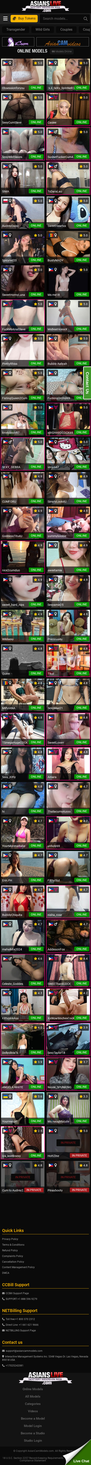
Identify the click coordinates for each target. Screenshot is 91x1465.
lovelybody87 (10, 432)
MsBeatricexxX (57, 329)
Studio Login (33, 1441)
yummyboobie (57, 536)
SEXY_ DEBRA (11, 467)
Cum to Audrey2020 (14, 1190)
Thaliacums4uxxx (59, 811)
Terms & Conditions (13, 1244)
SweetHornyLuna (13, 294)
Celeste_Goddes (12, 983)
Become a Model (33, 1418)
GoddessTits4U (12, 536)
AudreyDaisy (10, 225)
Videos (33, 1411)
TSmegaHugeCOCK (15, 742)
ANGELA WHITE (12, 1087)
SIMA (5, 191)
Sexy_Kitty (9, 777)
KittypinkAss (10, 1018)
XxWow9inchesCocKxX (62, 1018)
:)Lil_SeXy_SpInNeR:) (61, 88)
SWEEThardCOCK (59, 983)
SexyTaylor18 (56, 1052)
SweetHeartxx (57, 225)
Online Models (33, 1389)
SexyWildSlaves (12, 156)
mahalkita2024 (12, 949)
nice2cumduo (11, 570)
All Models (32, 1396)
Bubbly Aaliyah (57, 363)
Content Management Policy (18, 1267)
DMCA (5, 1272)
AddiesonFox (56, 949)
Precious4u (55, 639)
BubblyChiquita (12, 914)
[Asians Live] (45, 6)
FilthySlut (54, 880)
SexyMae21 (55, 708)
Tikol (51, 673)
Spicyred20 (9, 260)
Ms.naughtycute (58, 1121)
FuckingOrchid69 (59, 398)
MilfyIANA (8, 708)
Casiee (52, 122)
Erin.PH (7, 880)
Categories (33, 1404)
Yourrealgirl (9, 1121)
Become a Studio (33, 1433)
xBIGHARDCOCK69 (60, 432)
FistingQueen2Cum (14, 398)
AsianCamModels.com (41, 1450)
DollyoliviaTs (10, 1052)
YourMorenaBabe (13, 845)
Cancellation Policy (13, 1261)
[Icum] (18, 41)
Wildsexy (8, 639)
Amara (52, 777)
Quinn (6, 673)
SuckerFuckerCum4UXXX (62, 156)
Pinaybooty (55, 1190)
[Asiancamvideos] (62, 41)
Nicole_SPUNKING (60, 1087)
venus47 (53, 467)
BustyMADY (55, 260)
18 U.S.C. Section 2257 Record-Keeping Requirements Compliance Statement (33, 1459)
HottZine (53, 1155)
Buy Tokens (27, 18)
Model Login (33, 1426)
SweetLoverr (56, 742)
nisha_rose (55, 914)
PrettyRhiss (9, 363)
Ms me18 (54, 294)
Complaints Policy (12, 1256)
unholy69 (54, 845)
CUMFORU (9, 501)
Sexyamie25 (55, 604)
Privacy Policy (10, 1239)
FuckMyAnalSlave (13, 329)
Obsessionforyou (13, 88)
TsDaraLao (55, 191)
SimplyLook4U (57, 501)
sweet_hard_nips (13, 604)
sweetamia (55, 570)
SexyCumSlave (11, 122)
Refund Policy (10, 1250)
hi (3, 811)
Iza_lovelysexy (11, 1155)
